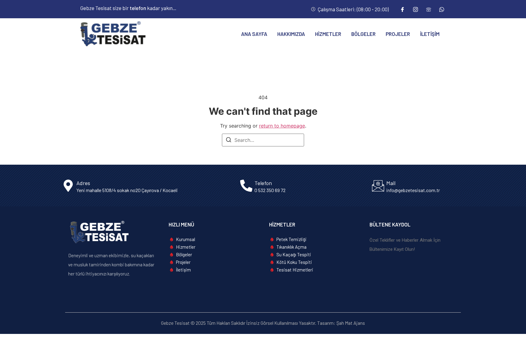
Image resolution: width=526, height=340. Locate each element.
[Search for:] (263, 140)
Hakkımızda (291, 34)
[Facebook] (402, 9)
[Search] (229, 140)
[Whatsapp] (441, 9)
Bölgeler (363, 34)
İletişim (430, 34)
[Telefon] (428, 9)
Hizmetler (328, 34)
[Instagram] (415, 9)
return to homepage (282, 126)
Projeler (398, 34)
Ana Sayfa (254, 34)
